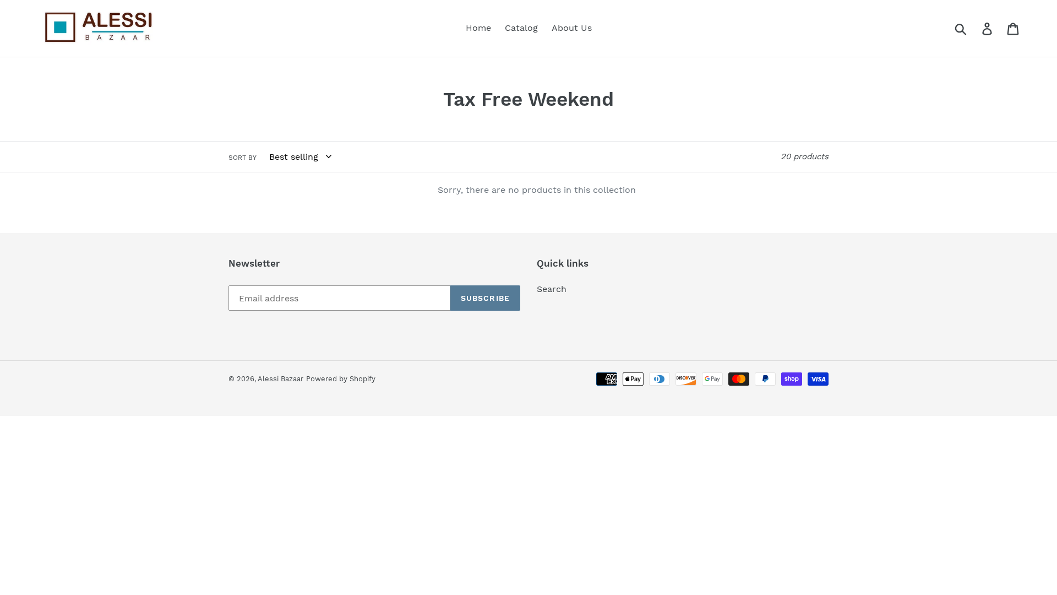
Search (551, 289)
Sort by (242, 157)
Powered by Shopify (340, 379)
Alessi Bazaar (280, 379)
